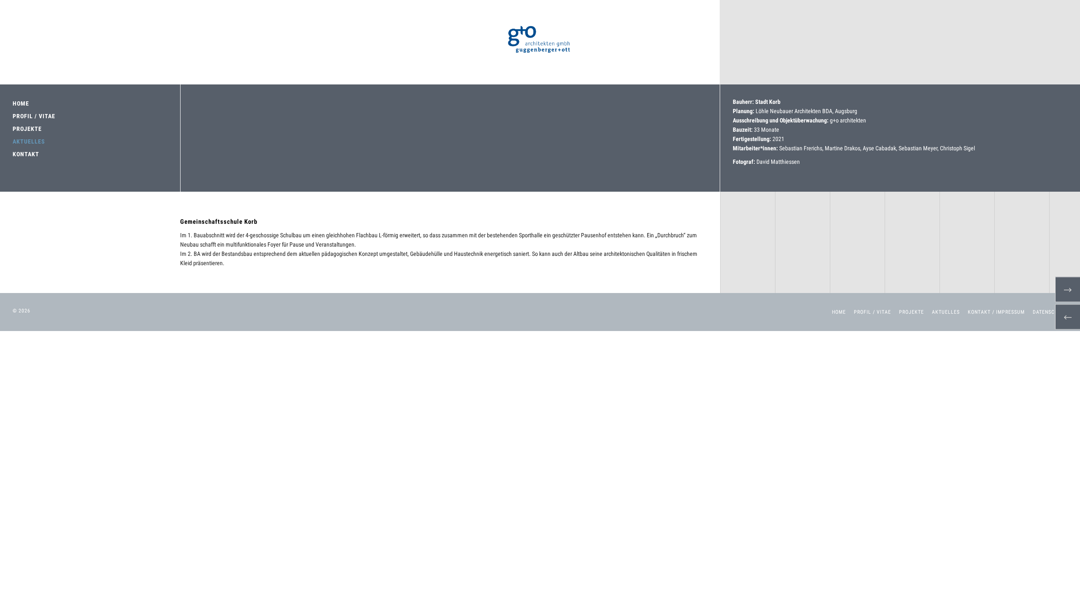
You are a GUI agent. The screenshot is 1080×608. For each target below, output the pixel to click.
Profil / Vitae (872, 312)
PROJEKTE (27, 128)
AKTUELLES (29, 141)
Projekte (911, 312)
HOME (21, 103)
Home (839, 312)
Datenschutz (1050, 312)
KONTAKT (26, 154)
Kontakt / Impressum (996, 312)
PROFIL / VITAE (34, 116)
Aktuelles (946, 312)
